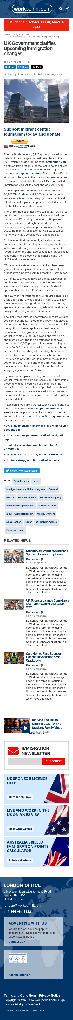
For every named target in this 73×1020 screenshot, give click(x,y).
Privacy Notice (49, 995)
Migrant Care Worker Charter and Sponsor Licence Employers (47, 552)
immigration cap (55, 161)
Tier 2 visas (20, 194)
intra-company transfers (25, 173)
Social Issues (13, 522)
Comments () (35, 559)
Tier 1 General (47, 181)
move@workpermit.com (53, 416)
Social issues (21, 481)
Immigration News (20, 34)
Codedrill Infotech (31, 1010)
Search (61, 9)
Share (11, 67)
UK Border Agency (50, 497)
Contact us (16, 941)
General (53, 489)
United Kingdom (27, 497)
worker (10, 497)
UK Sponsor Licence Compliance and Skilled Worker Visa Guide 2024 (47, 604)
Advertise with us (28, 923)
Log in (67, 9)
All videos (35, 733)
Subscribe (54, 761)
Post (38, 67)
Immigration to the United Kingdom (25, 489)
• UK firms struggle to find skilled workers (31, 460)
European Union (47, 505)
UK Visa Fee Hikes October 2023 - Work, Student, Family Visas (47, 723)
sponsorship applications (20, 505)
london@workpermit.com (22, 905)
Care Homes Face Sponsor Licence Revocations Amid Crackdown (43, 657)
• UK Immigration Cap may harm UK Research (34, 454)
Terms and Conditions (20, 995)
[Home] (32, 9)
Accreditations (18, 975)
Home (7, 34)
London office (59, 395)
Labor (36, 481)
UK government (46, 514)
